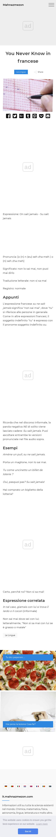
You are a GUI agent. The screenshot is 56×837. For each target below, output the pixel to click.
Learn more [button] (42, 824)
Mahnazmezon (13, 4)
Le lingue (21, 72)
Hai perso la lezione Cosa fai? (21, 724)
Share (40, 72)
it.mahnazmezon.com (17, 796)
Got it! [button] (28, 831)
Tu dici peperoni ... (15, 657)
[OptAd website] (43, 253)
